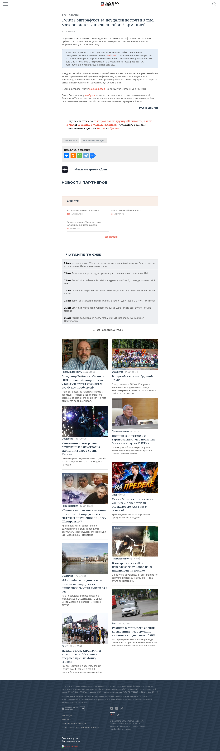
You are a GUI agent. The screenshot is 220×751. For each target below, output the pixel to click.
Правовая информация (74, 723)
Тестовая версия (71, 741)
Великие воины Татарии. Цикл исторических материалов (84, 225)
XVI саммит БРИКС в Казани (83, 212)
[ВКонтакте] (66, 155)
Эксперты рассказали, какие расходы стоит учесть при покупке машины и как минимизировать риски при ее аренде (134, 636)
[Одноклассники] (73, 155)
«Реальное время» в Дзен (91, 169)
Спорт (65, 646)
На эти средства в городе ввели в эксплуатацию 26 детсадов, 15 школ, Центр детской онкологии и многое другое (84, 592)
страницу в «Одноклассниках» (98, 124)
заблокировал (97, 88)
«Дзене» (113, 128)
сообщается (112, 55)
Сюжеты (73, 201)
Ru (112, 714)
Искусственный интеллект (126, 212)
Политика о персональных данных (80, 727)
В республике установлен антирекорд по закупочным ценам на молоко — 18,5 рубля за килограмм (135, 571)
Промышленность (72, 372)
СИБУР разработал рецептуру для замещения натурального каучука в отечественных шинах (133, 444)
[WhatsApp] (79, 155)
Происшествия (70, 506)
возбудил (90, 95)
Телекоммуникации (94, 140)
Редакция (67, 716)
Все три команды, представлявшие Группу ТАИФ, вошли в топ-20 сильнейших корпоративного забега (82, 661)
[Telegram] (86, 155)
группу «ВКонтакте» (129, 121)
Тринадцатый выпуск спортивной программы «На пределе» (132, 508)
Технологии (70, 15)
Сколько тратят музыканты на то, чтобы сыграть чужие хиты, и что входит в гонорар (84, 453)
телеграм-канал (104, 121)
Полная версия (70, 738)
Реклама (66, 719)
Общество (67, 438)
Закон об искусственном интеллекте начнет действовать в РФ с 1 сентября (109, 300)
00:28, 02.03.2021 (70, 31)
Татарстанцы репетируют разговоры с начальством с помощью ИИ (106, 273)
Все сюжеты (111, 236)
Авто (114, 623)
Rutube (100, 128)
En (118, 714)
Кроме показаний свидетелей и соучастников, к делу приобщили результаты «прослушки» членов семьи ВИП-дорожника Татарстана (84, 522)
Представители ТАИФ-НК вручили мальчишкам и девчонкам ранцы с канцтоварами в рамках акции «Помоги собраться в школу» (134, 384)
